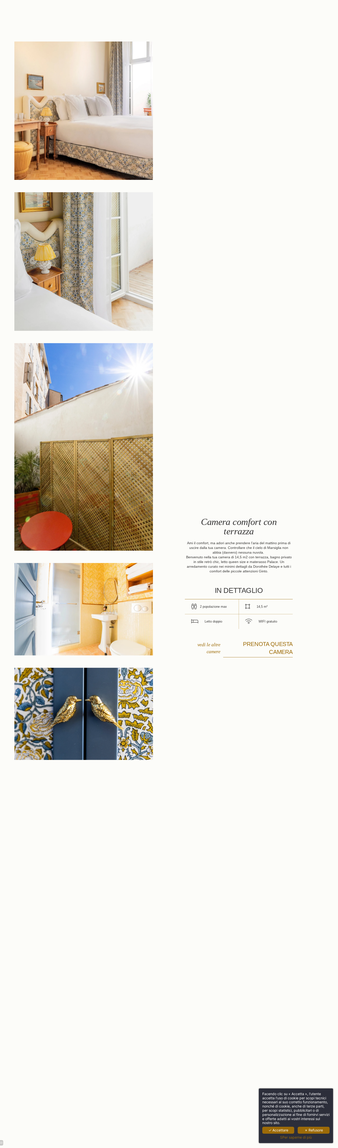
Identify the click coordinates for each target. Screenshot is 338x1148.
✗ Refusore (314, 1130)
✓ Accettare (278, 1130)
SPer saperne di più (296, 1137)
